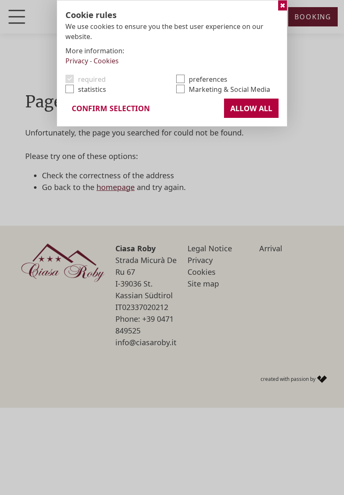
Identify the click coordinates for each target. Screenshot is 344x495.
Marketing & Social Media (229, 89)
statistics (92, 89)
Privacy (76, 60)
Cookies (106, 60)
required (92, 79)
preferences (208, 79)
